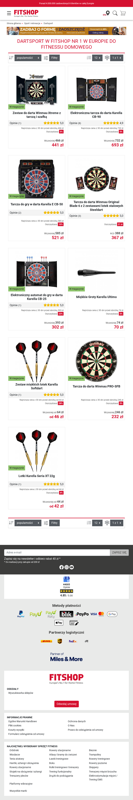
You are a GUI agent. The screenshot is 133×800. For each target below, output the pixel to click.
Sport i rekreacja (32, 23)
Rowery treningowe (99, 758)
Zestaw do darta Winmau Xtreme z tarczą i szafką (37, 115)
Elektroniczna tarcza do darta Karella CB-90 (96, 115)
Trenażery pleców (19, 775)
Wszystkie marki (18, 790)
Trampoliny (95, 754)
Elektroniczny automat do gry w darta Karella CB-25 (37, 297)
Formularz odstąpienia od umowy (26, 734)
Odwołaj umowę (67, 704)
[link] (61, 568)
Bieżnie (93, 750)
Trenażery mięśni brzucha (103, 771)
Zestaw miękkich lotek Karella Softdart (36, 386)
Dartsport (48, 23)
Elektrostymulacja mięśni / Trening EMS (103, 777)
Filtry (54, 57)
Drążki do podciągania (61, 775)
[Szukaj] (115, 13)
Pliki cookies (14, 725)
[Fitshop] (26, 13)
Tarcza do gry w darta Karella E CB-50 (37, 204)
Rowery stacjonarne (60, 750)
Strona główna (14, 23)
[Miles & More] (66, 656)
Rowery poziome (98, 763)
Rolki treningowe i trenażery (64, 767)
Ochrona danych (77, 721)
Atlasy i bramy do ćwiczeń (63, 754)
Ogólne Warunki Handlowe (22, 721)
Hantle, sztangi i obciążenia (24, 763)
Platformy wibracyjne (21, 783)
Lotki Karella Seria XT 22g (37, 476)
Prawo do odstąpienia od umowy (85, 729)
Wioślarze (15, 754)
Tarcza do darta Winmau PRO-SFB (96, 386)
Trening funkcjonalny (60, 771)
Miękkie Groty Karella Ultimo (96, 297)
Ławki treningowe (58, 758)
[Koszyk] (124, 13)
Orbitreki (14, 750)
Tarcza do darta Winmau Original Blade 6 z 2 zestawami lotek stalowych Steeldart (96, 205)
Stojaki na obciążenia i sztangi (26, 771)
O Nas (71, 725)
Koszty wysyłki (16, 729)
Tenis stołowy (17, 758)
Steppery (94, 767)
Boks (52, 763)
